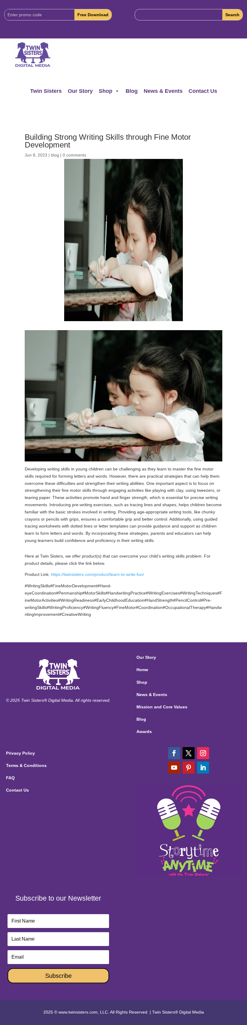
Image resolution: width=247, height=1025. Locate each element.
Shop (105, 91)
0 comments (74, 155)
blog (55, 155)
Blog (132, 91)
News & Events (163, 91)
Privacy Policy (20, 753)
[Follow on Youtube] (174, 768)
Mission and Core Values (161, 706)
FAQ (10, 777)
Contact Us (203, 91)
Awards (144, 731)
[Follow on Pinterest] (189, 768)
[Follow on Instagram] (203, 753)
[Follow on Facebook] (174, 753)
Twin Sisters (46, 91)
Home (142, 669)
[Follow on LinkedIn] (203, 768)
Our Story (80, 91)
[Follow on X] (189, 753)
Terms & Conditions (26, 765)
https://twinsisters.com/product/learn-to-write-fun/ (97, 574)
